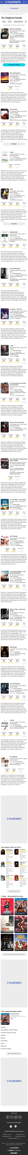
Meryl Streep (18, 79)
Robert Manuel (18, 197)
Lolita (11, 152)
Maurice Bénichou (19, 728)
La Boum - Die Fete (16, 309)
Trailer (7, 860)
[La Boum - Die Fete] (5, 313)
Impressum (12, 1143)
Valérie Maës (13, 469)
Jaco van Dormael (17, 761)
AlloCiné (5, 1134)
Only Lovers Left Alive (17, 422)
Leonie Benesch (18, 276)
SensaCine (19, 1134)
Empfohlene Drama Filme (19, 13)
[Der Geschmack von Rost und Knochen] (5, 388)
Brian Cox (17, 654)
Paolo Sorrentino (17, 577)
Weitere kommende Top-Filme (14, 1053)
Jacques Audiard (17, 389)
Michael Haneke (17, 273)
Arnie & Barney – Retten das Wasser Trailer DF (21, 949)
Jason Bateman (18, 618)
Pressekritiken (3, 122)
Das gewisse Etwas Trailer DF (21, 913)
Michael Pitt (18, 542)
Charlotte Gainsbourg (15, 239)
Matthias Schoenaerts (15, 392)
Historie (16, 32)
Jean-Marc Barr (17, 465)
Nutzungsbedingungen (20, 1143)
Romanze (16, 76)
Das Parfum (13, 109)
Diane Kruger (17, 764)
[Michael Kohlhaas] (5, 33)
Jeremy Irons (16, 80)
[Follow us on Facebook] (8, 1117)
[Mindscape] (5, 651)
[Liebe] (5, 350)
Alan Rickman (18, 117)
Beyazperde (6, 1136)
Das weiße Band (15, 268)
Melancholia (14, 232)
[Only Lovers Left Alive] (5, 427)
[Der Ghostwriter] (5, 688)
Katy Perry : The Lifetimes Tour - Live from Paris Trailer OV (7, 913)
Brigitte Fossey (14, 316)
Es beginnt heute (12, 17)
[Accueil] (13, 2)
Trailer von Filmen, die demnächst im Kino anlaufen (14, 954)
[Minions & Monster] (16, 878)
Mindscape (13, 647)
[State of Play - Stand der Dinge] (5, 614)
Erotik (18, 463)
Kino (5, 13)
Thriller (16, 112)
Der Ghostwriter (15, 683)
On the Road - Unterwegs (18, 499)
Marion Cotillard (19, 391)
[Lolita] (5, 157)
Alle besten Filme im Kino (14, 891)
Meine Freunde (24, 46)
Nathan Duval (20, 469)
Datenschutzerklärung (10, 1144)
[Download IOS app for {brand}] (12, 1126)
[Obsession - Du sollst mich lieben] (16, 864)
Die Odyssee (22, 849)
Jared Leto (18, 763)
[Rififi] (5, 193)
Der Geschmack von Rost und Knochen (18, 384)
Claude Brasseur (22, 316)
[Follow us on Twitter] (12, 1117)
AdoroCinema (18, 1136)
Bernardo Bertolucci (18, 541)
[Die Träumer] (5, 540)
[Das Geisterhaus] (5, 77)
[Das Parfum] (5, 114)
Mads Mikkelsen (19, 35)
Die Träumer (14, 536)
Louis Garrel (17, 544)
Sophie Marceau (19, 315)
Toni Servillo (18, 579)
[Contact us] (20, 1117)
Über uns (4, 1143)
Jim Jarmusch (16, 427)
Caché (12, 720)
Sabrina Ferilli (18, 580)
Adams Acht (3, 1046)
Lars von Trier (16, 236)
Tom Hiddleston (19, 428)
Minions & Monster (22, 876)
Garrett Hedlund (19, 506)
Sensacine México (12, 1138)
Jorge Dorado (16, 652)
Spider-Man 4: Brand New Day (9, 850)
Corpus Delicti (4, 1040)
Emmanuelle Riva (20, 353)
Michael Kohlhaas (15, 29)
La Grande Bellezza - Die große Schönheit (17, 572)
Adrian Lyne (16, 157)
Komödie (16, 312)
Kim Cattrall (18, 691)
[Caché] (5, 724)
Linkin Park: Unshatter (6, 1048)
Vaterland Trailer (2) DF (7, 949)
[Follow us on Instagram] (16, 1117)
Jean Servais (18, 195)
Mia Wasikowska (19, 430)
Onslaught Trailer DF (7, 931)
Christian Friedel (19, 275)
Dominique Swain (18, 160)
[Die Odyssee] (16, 852)
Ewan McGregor (19, 690)
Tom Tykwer (16, 114)
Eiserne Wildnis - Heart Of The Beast (9, 1030)
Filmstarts (17, 122)
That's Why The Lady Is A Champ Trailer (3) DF (21, 931)
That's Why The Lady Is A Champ (8, 1032)
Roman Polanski (17, 688)
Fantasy (12, 760)
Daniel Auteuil (19, 726)
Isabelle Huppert (14, 354)
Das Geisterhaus (15, 73)
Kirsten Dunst (18, 238)
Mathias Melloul (19, 468)
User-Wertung (10, 86)
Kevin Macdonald (17, 615)
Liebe (11, 345)
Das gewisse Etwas (14, 1013)
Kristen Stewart (17, 507)
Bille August (16, 77)
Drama (11, 32)
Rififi (11, 189)
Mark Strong (18, 653)
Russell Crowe (19, 617)
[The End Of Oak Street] (3, 878)
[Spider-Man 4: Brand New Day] (3, 852)
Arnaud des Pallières (18, 33)
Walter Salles (16, 504)
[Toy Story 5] (3, 864)
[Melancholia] (5, 236)
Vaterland (3, 1038)
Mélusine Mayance (14, 36)
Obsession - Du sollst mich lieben (23, 863)
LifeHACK (3, 1035)
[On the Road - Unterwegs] (5, 504)
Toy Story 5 (8, 862)
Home (2, 13)
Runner (2, 1043)
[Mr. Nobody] (5, 761)
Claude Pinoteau (17, 314)
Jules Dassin (16, 194)
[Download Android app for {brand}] (16, 1126)
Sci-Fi (15, 235)
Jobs (8, 1143)
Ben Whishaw (18, 115)
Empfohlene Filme (10, 13)
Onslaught (3, 1027)
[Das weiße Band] (5, 273)
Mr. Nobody (13, 757)
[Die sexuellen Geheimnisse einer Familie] (5, 463)
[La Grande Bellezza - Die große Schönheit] (5, 576)
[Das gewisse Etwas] (5, 1019)
